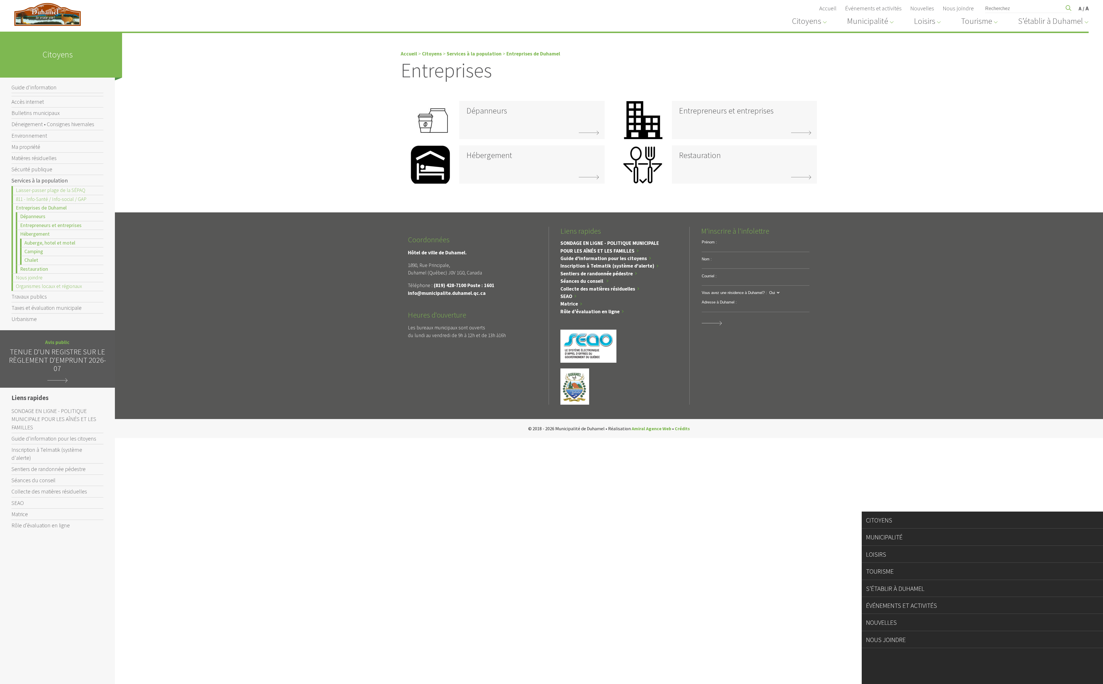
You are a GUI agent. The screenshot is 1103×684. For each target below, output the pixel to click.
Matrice (19, 514)
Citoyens (432, 54)
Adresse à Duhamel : (719, 302)
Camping (33, 251)
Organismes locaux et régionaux (49, 286)
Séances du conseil (33, 480)
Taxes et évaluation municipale (46, 307)
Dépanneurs (32, 216)
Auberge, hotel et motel (49, 243)
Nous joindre (958, 8)
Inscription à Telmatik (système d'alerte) (46, 453)
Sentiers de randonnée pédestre (48, 469)
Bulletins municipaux (35, 112)
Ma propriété (25, 146)
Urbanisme (24, 319)
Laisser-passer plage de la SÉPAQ (50, 190)
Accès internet (27, 101)
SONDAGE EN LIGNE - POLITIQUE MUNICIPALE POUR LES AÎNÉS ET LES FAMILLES (53, 419)
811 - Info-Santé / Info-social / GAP (51, 199)
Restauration (34, 269)
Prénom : (709, 242)
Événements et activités (873, 8)
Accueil (827, 8)
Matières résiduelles (34, 158)
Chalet (31, 260)
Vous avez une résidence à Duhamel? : (734, 293)
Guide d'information (34, 87)
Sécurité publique (31, 169)
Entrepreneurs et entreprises (51, 225)
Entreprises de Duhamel (41, 208)
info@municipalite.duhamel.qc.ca (447, 293)
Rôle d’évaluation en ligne (40, 525)
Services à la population (39, 180)
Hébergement (35, 234)
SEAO (17, 502)
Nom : (707, 259)
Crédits (682, 428)
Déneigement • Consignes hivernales (52, 124)
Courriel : (709, 276)
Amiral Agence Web (651, 428)
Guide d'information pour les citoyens (53, 438)
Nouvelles (922, 8)
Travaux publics (29, 296)
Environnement (29, 135)
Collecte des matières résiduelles (49, 491)
